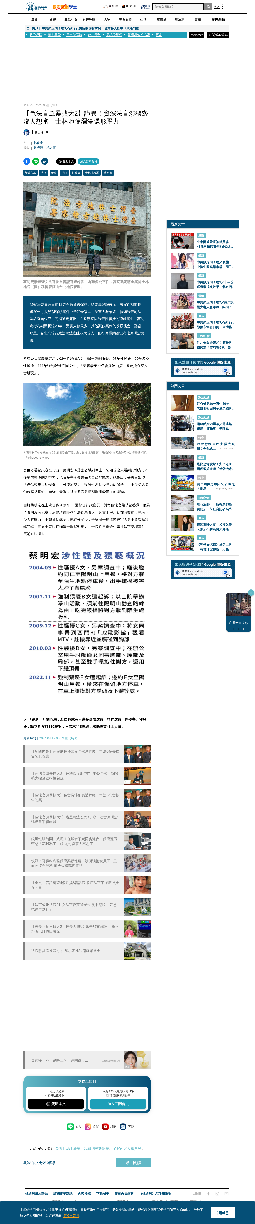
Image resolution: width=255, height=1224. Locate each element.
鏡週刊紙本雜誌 (67, 1148)
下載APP (102, 1193)
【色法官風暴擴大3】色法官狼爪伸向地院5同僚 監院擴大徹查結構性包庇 (74, 775)
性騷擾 (76, 173)
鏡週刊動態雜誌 (96, 1148)
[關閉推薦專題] (251, 592)
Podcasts (197, 35)
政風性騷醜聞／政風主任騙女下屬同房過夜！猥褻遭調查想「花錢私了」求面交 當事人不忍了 (74, 841)
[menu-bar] (223, 7)
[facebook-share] (26, 161)
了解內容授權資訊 (127, 1148)
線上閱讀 (133, 1162)
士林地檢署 (92, 173)
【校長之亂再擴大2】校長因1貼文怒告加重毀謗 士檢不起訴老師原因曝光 (75, 928)
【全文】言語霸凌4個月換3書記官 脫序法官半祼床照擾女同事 (75, 885)
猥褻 (54, 173)
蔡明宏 (108, 173)
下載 (131, 1126)
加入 (78, 1126)
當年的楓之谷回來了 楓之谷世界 (216, 486)
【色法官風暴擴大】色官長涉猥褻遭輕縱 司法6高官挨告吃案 (75, 797)
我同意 (223, 1212)
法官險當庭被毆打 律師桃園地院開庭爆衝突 (65, 951)
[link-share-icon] (44, 161)
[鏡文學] (129, 6)
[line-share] (35, 161)
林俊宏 (38, 143)
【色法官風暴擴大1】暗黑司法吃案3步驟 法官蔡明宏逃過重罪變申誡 (74, 819)
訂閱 (113, 1126)
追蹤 (96, 1126)
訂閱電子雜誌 (63, 1193)
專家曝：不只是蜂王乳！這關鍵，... (59, 1060)
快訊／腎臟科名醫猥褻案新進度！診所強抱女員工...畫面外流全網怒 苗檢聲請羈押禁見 (74, 863)
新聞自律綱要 (124, 1193)
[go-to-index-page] (36, 6)
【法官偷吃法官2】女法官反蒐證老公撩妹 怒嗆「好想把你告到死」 (74, 906)
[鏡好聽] (110, 6)
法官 (43, 173)
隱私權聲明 (71, 1215)
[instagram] (217, 1194)
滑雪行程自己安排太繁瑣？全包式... (216, 446)
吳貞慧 (38, 147)
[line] (196, 1194)
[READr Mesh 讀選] (145, 7)
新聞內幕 (30, 173)
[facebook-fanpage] (208, 1194)
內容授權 (84, 1193)
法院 (64, 173)
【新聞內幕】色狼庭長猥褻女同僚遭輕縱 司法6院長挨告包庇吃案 (75, 753)
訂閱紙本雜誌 (218, 35)
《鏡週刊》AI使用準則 (155, 1193)
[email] (226, 1194)
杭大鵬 (51, 147)
